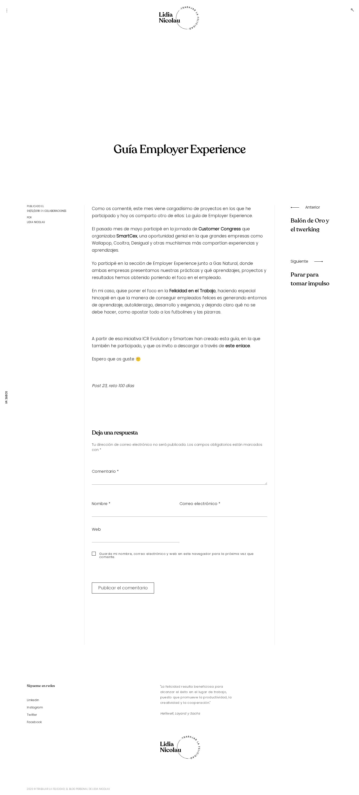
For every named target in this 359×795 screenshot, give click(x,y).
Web (96, 529)
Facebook (34, 722)
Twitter (32, 715)
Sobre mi (6, 397)
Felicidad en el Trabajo (192, 291)
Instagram (35, 707)
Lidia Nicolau (36, 222)
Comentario (105, 471)
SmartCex (126, 236)
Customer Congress (220, 229)
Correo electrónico (200, 503)
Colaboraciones (55, 211)
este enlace (237, 346)
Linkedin (33, 700)
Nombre (101, 503)
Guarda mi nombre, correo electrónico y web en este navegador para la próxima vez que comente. (176, 555)
